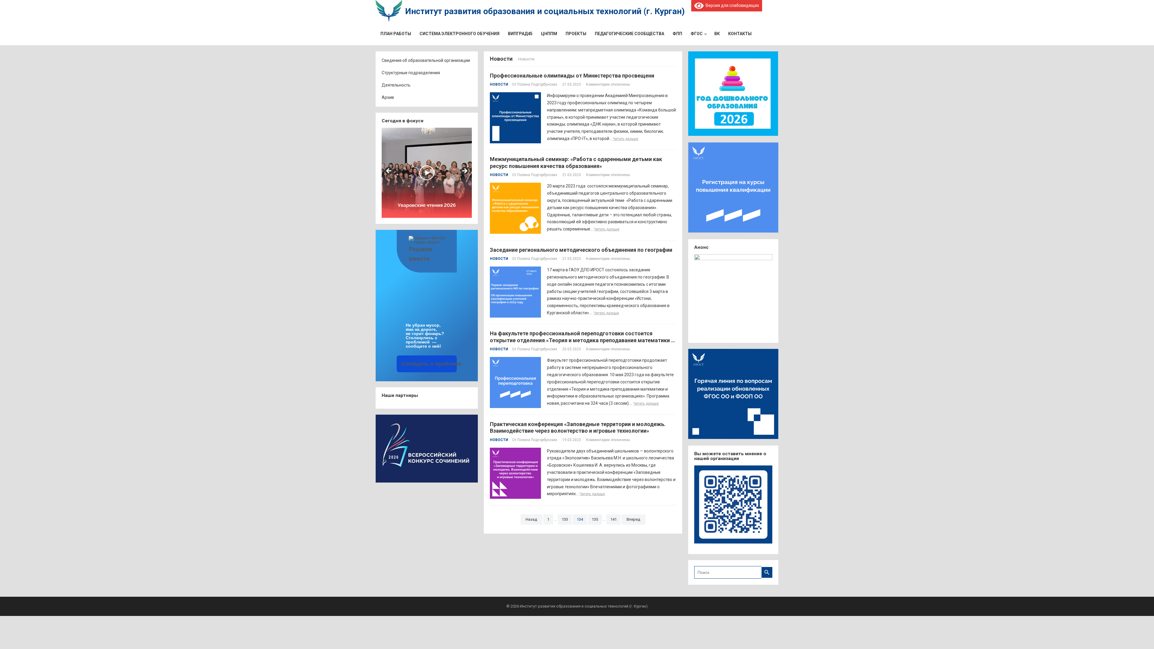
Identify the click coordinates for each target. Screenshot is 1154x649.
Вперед (633, 519)
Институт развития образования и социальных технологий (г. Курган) (545, 11)
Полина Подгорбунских (537, 84)
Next (464, 171)
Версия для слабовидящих (731, 5)
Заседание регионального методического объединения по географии (581, 250)
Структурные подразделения (411, 72)
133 (565, 519)
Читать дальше (625, 139)
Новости (499, 84)
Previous (389, 171)
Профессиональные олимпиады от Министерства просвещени (572, 75)
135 (595, 519)
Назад (531, 519)
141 (613, 519)
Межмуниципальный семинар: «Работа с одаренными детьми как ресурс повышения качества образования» (576, 162)
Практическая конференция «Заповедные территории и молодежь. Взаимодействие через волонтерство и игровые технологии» (578, 427)
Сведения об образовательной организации (426, 60)
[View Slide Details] (427, 173)
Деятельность (396, 85)
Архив (388, 97)
